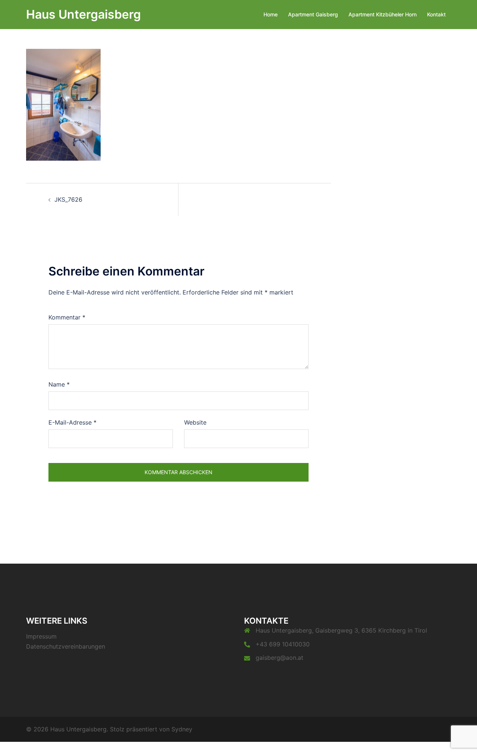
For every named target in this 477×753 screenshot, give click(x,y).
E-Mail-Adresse (72, 422)
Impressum (41, 636)
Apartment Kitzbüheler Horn (382, 14)
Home (270, 14)
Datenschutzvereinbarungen (65, 646)
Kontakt (436, 14)
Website (195, 422)
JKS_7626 (68, 199)
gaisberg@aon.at (279, 657)
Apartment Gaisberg (313, 14)
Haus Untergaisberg (83, 14)
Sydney (181, 729)
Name (59, 384)
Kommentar (66, 317)
